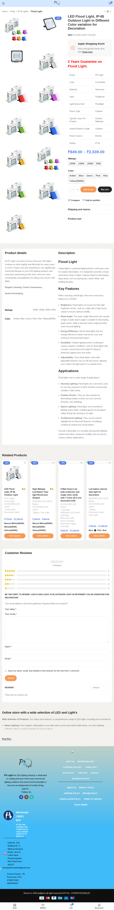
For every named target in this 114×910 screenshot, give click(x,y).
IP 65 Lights (23, 11)
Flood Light (36, 11)
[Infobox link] (15, 824)
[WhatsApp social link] (32, 797)
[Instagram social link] (26, 797)
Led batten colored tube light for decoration (98, 492)
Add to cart (88, 189)
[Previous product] (105, 11)
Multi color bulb (67, 518)
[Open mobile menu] (3, 3)
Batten (35, 504)
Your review (11, 614)
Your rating (10, 609)
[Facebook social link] (21, 797)
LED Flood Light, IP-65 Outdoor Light (11, 492)
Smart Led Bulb (67, 521)
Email (8, 658)
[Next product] (110, 11)
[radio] (72, 164)
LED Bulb (66, 510)
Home (5, 11)
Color (71, 171)
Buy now (105, 189)
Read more (87, 52)
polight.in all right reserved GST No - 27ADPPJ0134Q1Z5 (64, 893)
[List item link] (14, 853)
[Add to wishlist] (25, 462)
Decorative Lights (11, 512)
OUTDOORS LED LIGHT (12, 505)
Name (8, 646)
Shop (13, 11)
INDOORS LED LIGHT (42, 501)
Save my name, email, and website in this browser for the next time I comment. (44, 671)
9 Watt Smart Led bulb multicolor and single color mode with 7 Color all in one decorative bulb (71, 495)
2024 (35, 893)
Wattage (72, 158)
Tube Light (45, 512)
